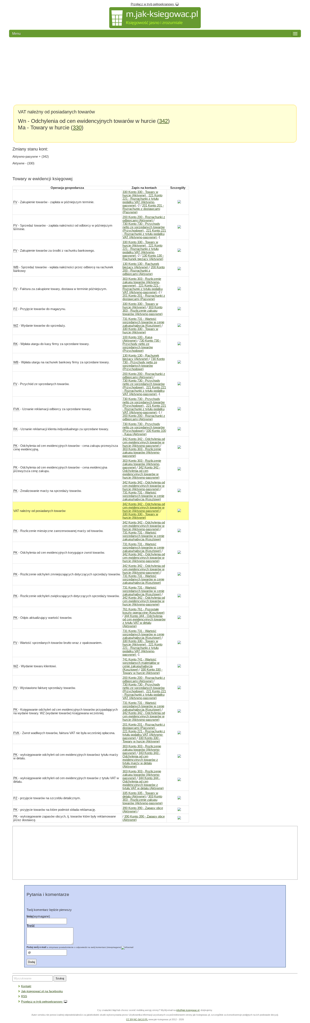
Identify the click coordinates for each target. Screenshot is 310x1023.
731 (143, 322)
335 (140, 794)
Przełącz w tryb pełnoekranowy (153, 4)
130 (143, 257)
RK (15, 344)
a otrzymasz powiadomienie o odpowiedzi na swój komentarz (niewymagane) (74, 947)
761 (143, 611)
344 (144, 621)
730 (144, 227)
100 (137, 339)
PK (15, 445)
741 (141, 664)
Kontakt (26, 986)
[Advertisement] (155, 71)
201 (143, 209)
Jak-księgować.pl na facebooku (42, 991)
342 (163, 121)
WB (15, 267)
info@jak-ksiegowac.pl (187, 1010)
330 (77, 127)
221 (142, 200)
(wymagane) (38, 916)
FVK (16, 409)
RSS (24, 996)
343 (141, 759)
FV (15, 202)
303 (142, 282)
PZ (15, 309)
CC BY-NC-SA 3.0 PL (137, 1019)
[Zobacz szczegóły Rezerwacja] (177, 202)
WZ (15, 325)
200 (144, 218)
